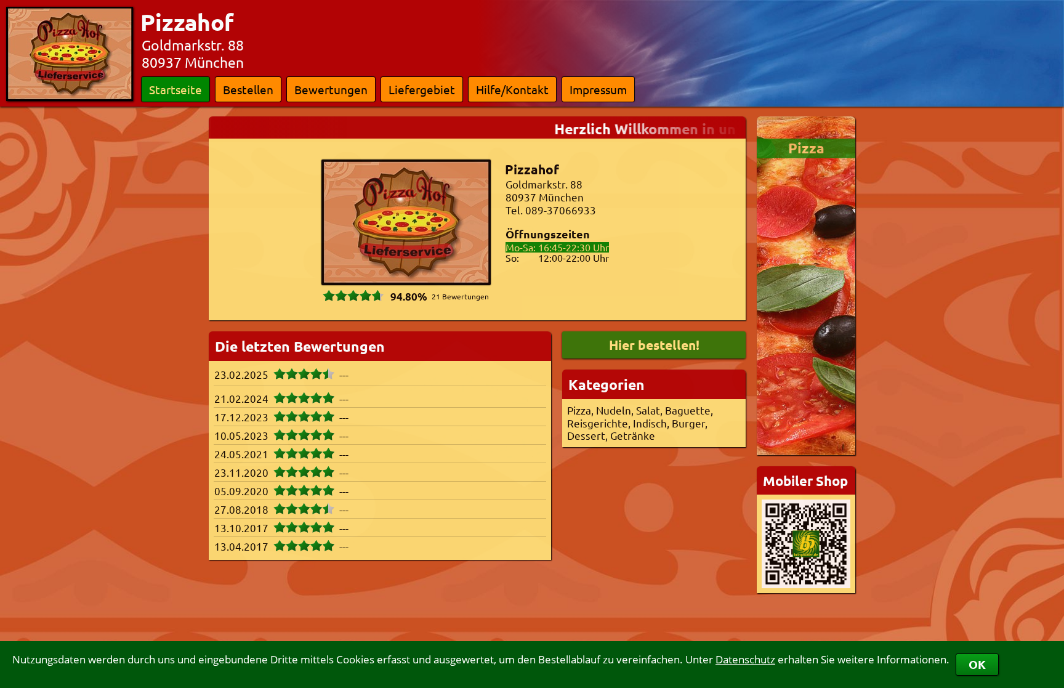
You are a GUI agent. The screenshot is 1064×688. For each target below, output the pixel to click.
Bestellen (248, 89)
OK (977, 664)
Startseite (175, 89)
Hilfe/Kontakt (512, 89)
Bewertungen (331, 89)
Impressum (598, 89)
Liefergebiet (422, 89)
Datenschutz (745, 659)
